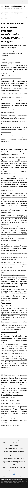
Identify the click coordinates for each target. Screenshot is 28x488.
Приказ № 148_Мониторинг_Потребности (11, 97)
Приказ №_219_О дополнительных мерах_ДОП (13, 157)
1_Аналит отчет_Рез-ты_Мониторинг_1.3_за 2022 (13, 121)
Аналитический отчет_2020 (8, 112)
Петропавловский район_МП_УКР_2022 (11, 78)
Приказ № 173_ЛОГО (7, 190)
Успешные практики (6, 132)
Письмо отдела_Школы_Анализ (9, 109)
